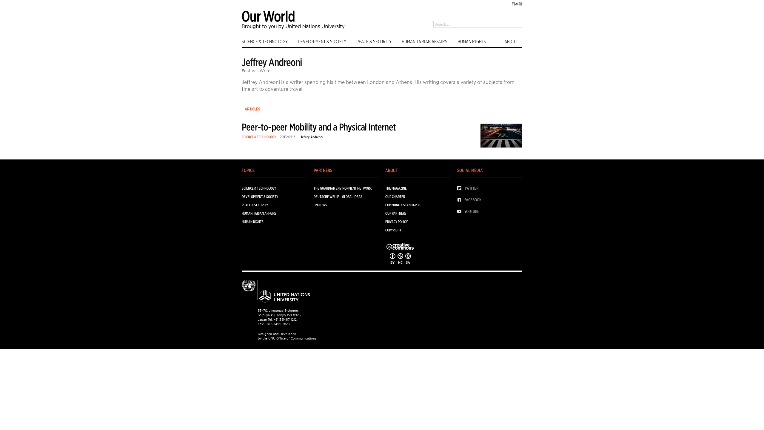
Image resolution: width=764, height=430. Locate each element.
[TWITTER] (460, 188)
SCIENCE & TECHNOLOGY (265, 41)
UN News (320, 205)
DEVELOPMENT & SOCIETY (322, 41)
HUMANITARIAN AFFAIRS (424, 41)
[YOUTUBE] (460, 211)
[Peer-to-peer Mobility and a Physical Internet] (501, 137)
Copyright (393, 230)
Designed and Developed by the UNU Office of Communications (287, 336)
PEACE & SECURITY (374, 41)
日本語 (517, 3)
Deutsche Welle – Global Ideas (338, 196)
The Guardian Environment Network (343, 188)
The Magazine (396, 188)
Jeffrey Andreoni (312, 137)
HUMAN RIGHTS (472, 41)
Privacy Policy (396, 221)
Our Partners (395, 213)
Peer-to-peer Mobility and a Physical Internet (319, 127)
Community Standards (402, 205)
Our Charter (395, 196)
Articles (252, 109)
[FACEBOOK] (460, 200)
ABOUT (510, 41)
